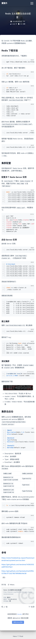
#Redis (12, 584)
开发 (4, 584)
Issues (19, 614)
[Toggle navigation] (31, 3)
